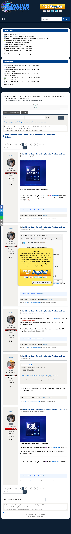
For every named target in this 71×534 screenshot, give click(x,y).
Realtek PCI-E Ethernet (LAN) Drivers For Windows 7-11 (20, 36)
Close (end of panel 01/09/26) (41, 282)
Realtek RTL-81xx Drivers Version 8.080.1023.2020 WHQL (23, 69)
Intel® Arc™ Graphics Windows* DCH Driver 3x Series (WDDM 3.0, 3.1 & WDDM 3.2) (27, 38)
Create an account (40, 122)
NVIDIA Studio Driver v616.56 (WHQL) (15, 44)
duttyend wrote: (26, 365)
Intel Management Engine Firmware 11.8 (16, 52)
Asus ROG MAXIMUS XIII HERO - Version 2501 (18, 42)
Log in (61, 118)
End (44, 144)
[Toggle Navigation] (3, 19)
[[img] (33, 173)
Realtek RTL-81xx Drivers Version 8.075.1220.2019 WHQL (23, 82)
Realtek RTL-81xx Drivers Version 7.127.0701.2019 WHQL (23, 78)
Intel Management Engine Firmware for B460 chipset (19, 48)
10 (35, 144)
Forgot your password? (11, 122)
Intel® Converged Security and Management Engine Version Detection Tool (25, 54)
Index (5, 113)
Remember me (52, 118)
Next (39, 144)
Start (5, 144)
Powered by (31, 516)
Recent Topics (14, 113)
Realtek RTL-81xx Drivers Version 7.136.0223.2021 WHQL (23, 65)
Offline (11, 168)
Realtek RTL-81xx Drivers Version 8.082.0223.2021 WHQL (23, 74)
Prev (9, 144)
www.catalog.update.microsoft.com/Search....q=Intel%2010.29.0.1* (38, 375)
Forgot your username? (26, 122)
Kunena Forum (39, 516)
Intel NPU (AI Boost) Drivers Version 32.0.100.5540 (19, 40)
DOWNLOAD (55, 196)
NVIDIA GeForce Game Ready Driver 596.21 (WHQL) (19, 50)
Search (67, 19)
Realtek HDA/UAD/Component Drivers (15, 34)
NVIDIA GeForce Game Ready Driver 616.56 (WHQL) (19, 46)
